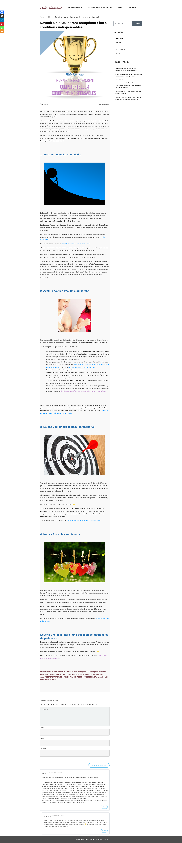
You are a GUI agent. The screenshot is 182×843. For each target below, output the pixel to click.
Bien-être (118, 42)
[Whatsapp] (2, 27)
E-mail (42, 738)
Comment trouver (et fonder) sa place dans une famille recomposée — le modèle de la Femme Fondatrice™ (128, 85)
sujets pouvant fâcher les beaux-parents (81, 367)
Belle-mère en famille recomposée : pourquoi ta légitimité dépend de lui (126, 69)
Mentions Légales (102, 839)
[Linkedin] (2, 20)
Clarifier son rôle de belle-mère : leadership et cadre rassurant (128, 92)
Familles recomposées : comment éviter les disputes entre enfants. (83, 391)
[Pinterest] (2, 24)
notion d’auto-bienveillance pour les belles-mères (84, 520)
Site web (43, 749)
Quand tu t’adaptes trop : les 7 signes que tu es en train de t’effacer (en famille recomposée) (128, 77)
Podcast (117, 53)
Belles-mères (119, 38)
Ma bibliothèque (120, 49)
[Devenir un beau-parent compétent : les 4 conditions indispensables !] (75, 66)
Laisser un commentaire (98, 765)
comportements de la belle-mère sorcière (75, 244)
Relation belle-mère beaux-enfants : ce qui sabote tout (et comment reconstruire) (128, 98)
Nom (42, 727)
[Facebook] (2, 12)
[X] (2, 16)
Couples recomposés (121, 46)
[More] (2, 31)
